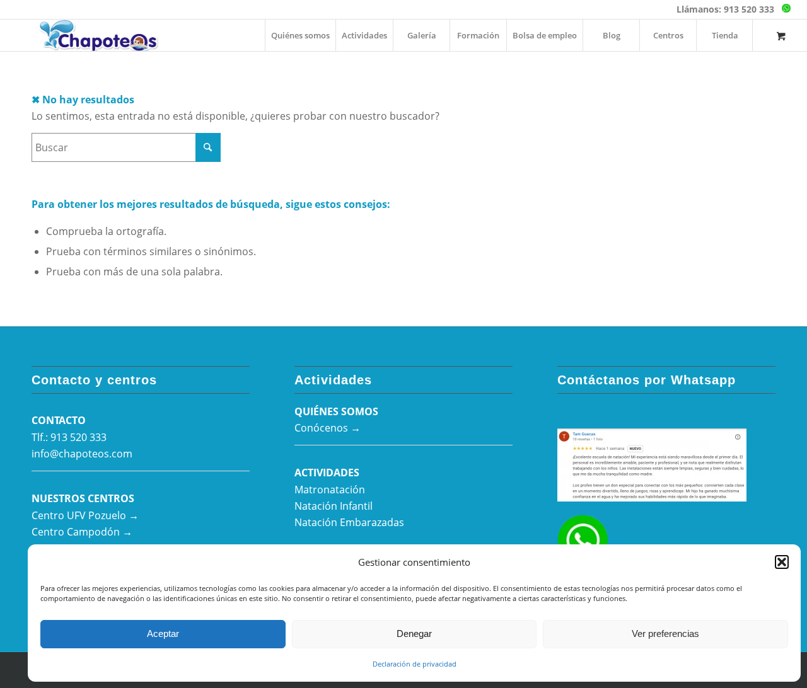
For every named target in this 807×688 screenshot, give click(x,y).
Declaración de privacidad (414, 663)
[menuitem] (300, 35)
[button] (781, 562)
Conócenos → (327, 428)
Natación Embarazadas (349, 522)
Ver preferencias (665, 633)
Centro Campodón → (82, 532)
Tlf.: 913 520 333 (69, 437)
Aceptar (163, 633)
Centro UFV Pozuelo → (85, 515)
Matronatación (329, 489)
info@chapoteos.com (82, 454)
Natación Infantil (333, 506)
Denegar (414, 633)
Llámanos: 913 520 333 (725, 9)
